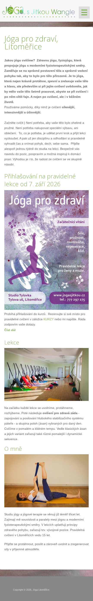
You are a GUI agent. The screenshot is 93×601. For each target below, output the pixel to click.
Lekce (11, 342)
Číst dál (10, 330)
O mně (13, 448)
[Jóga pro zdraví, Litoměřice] (39, 10)
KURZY (48, 319)
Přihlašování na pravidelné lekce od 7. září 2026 (40, 180)
